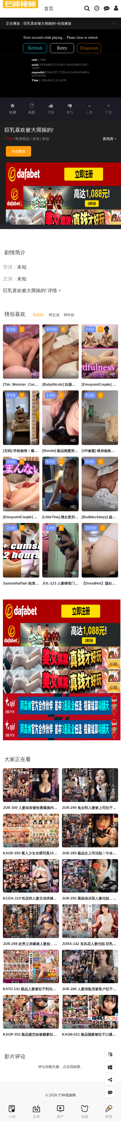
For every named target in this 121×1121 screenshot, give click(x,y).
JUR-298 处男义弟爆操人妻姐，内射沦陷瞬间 (39, 944)
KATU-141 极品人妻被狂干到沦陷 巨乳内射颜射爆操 (44, 989)
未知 (35, 139)
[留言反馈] (107, 7)
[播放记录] (96, 7)
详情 (53, 290)
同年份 (69, 315)
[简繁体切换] (110, 1054)
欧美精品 (23, 139)
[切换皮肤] (110, 1067)
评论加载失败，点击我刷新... (60, 1067)
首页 (48, 8)
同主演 (54, 315)
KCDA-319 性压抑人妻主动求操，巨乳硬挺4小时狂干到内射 (50, 898)
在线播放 (18, 151)
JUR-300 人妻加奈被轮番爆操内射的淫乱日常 (39, 808)
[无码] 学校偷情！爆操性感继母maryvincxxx (38, 451)
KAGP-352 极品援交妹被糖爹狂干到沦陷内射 (38, 1034)
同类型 (38, 315)
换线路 (108, 139)
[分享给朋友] (110, 1080)
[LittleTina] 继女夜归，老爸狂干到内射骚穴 (76, 517)
